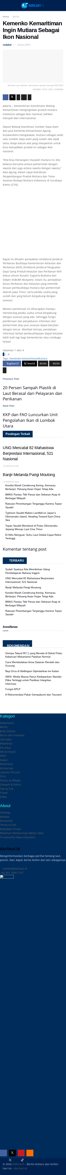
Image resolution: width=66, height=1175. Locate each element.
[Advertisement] (33, 224)
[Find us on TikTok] (22, 1160)
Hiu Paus (5, 747)
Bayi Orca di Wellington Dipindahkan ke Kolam (32, 671)
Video (3, 796)
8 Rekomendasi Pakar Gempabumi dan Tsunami (33, 694)
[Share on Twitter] (12, 97)
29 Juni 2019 (23, 44)
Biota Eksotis (7, 731)
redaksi (7, 44)
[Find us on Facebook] (3, 1153)
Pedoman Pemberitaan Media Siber (22, 833)
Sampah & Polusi (10, 784)
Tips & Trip (6, 788)
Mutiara (42, 358)
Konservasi (6, 768)
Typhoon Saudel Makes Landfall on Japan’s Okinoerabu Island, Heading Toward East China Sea (32, 516)
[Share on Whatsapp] (18, 97)
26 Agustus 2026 (11, 466)
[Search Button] (61, 5)
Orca (3, 776)
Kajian (4, 760)
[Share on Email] (24, 97)
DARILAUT (18, 1164)
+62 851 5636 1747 (11, 872)
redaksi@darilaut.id (14, 868)
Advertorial (7, 723)
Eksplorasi (6, 743)
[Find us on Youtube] (21, 1153)
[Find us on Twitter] (12, 1153)
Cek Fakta (6, 739)
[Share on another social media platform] (29, 97)
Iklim (3, 755)
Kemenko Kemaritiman (24, 358)
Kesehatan (6, 764)
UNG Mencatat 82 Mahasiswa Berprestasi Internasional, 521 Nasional (28, 453)
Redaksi (5, 816)
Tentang (5, 812)
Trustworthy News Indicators (17, 837)
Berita (16, 16)
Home (6, 16)
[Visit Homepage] (33, 5)
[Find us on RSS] (29, 1153)
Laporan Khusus (10, 772)
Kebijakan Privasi (10, 829)
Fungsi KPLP (12, 689)
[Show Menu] (4, 5)
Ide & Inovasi (8, 751)
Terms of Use (8, 825)
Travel (4, 792)
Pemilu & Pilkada (10, 780)
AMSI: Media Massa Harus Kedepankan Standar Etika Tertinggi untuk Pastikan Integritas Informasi (33, 680)
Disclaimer (6, 820)
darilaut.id (20, 1168)
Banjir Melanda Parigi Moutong (29, 474)
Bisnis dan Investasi (12, 735)
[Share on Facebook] (5, 97)
